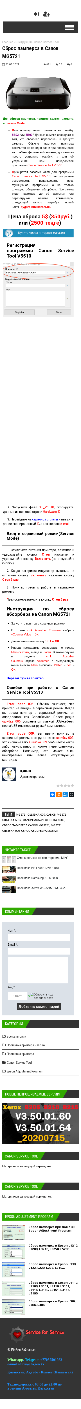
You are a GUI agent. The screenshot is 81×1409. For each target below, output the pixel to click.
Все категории (16, 1036)
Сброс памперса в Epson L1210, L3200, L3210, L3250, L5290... (53, 1247)
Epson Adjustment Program (25, 1071)
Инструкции (24, 42)
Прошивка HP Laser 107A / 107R (38, 868)
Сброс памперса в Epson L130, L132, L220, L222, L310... (52, 1265)
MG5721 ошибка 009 (30, 814)
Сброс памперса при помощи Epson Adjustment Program (52, 1228)
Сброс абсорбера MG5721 (39, 830)
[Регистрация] (46, 15)
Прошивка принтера (20, 1054)
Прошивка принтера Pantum (26, 1045)
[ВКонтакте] (52, 794)
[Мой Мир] (65, 794)
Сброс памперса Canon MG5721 (26, 825)
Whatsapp (15, 1360)
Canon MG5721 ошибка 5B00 (43, 820)
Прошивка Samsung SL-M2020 (37, 878)
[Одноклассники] (59, 794)
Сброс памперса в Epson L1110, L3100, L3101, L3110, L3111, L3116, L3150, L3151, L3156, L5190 (53, 1288)
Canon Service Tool (46, 42)
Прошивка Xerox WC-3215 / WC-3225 (41, 888)
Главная (7, 42)
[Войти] (35, 15)
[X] (71, 794)
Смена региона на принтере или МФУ (42, 857)
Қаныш (25, 771)
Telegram (32, 1360)
